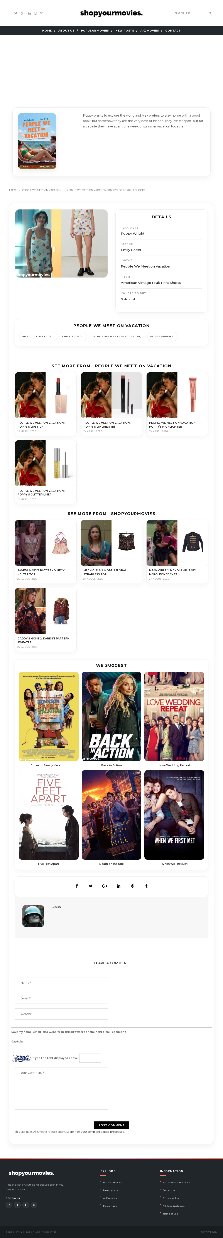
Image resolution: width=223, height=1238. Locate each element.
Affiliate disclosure (174, 1206)
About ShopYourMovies (176, 1182)
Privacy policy (171, 1198)
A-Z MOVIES (149, 30)
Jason (56, 906)
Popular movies (112, 1182)
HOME (47, 30)
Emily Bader (72, 336)
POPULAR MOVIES (95, 30)
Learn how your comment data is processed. (95, 1132)
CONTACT (173, 30)
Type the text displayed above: (56, 1058)
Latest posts (110, 1190)
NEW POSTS (124, 30)
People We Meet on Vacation (116, 336)
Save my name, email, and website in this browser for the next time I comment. (69, 1032)
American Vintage (37, 336)
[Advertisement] (111, 65)
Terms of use (170, 1213)
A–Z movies (110, 1198)
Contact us (169, 1190)
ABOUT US (66, 30)
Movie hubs (110, 1206)
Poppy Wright (162, 336)
